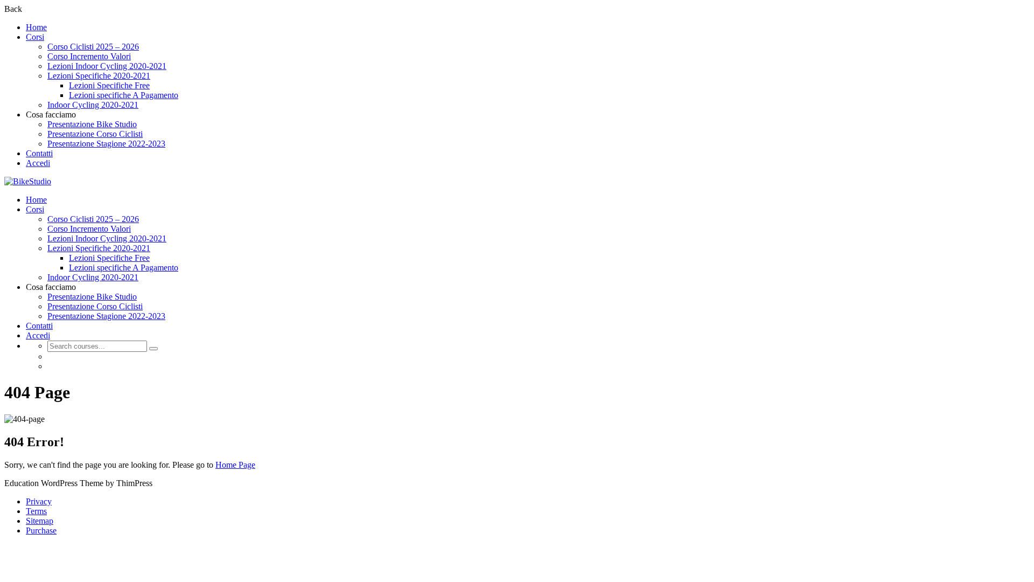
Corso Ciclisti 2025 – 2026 (93, 46)
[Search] (153, 348)
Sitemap (39, 520)
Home (36, 27)
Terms (36, 511)
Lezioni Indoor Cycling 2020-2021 (106, 66)
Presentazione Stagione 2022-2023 (106, 143)
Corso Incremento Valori (89, 56)
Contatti (39, 153)
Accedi (38, 163)
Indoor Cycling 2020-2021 (92, 104)
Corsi (35, 36)
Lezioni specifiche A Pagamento (123, 95)
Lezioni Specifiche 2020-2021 (98, 75)
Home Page (235, 464)
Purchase (41, 530)
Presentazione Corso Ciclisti (95, 133)
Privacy (39, 501)
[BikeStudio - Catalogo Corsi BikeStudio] (27, 181)
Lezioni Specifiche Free (109, 85)
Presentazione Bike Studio (92, 124)
